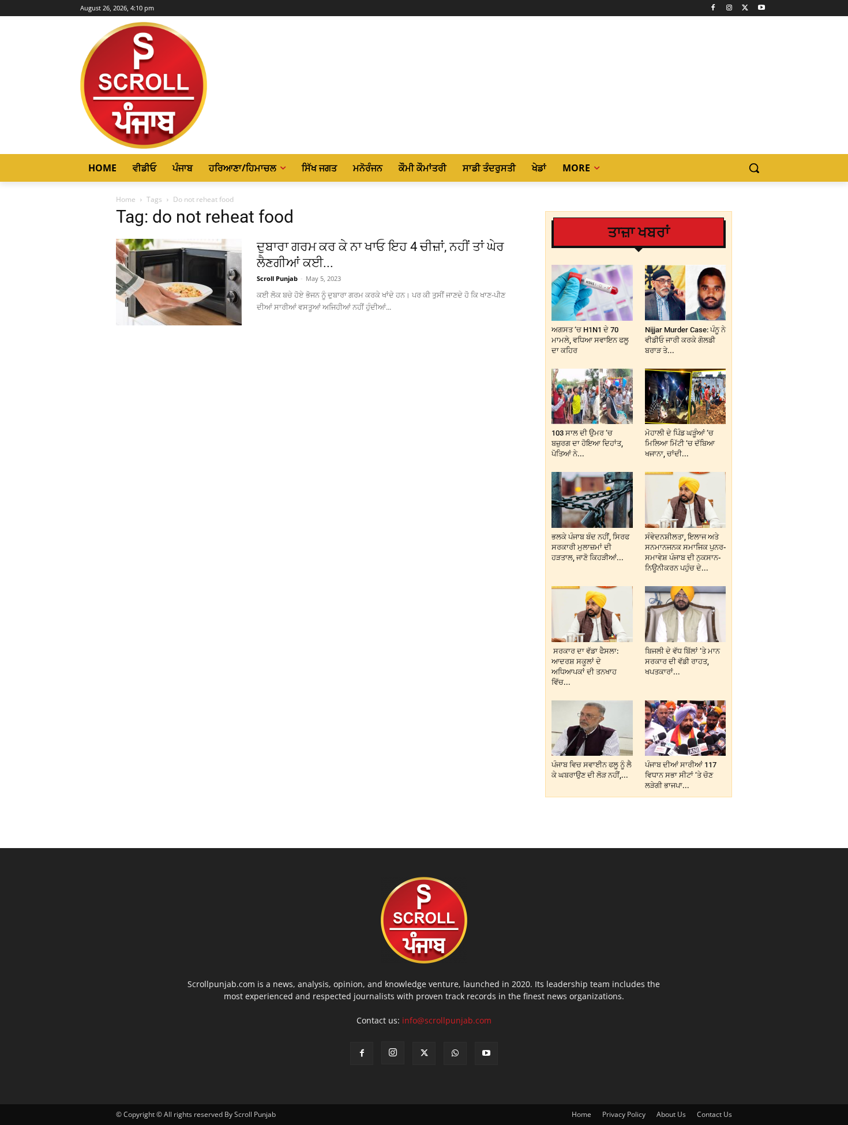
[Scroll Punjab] (183, 85)
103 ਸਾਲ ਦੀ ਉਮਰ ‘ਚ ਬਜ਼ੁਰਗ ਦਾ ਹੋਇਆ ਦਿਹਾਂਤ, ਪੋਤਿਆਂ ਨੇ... (587, 443)
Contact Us (714, 1114)
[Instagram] (729, 8)
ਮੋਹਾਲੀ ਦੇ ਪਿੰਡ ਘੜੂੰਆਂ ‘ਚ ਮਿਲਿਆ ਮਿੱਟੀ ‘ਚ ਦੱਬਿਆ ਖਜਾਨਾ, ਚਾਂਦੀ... (680, 443)
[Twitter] (745, 8)
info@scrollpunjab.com (446, 1020)
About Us (671, 1114)
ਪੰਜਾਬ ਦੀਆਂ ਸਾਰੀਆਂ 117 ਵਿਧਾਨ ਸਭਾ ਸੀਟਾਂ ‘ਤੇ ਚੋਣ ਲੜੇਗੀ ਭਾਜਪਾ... (680, 775)
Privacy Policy (624, 1114)
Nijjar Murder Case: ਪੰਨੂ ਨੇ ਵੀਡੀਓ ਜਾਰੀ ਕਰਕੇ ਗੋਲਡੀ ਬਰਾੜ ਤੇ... (685, 340)
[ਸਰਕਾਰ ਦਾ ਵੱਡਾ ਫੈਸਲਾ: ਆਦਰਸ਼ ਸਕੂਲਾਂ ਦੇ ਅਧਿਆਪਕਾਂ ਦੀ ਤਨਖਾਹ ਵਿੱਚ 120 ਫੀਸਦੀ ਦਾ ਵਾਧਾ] (592, 614)
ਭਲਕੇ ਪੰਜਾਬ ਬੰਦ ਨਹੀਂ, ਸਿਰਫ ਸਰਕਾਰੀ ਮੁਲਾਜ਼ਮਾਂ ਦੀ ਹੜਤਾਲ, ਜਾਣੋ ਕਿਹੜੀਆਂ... (590, 547)
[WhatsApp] (455, 1053)
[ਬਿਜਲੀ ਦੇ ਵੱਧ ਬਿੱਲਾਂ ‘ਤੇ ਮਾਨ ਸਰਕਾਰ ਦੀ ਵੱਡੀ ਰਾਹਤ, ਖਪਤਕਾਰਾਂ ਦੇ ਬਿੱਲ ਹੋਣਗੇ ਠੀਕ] (685, 614)
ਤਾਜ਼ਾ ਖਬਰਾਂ (639, 232)
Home (126, 199)
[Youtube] (761, 8)
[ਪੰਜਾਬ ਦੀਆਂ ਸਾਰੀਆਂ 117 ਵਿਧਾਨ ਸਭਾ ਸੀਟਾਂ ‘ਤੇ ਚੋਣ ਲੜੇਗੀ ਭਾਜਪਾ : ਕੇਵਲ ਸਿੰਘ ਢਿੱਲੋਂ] (685, 728)
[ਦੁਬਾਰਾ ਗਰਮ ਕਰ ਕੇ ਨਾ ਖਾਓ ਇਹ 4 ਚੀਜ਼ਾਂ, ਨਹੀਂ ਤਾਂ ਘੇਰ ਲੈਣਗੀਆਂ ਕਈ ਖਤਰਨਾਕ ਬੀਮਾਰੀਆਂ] (179, 282)
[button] (754, 168)
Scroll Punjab (277, 278)
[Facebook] (713, 8)
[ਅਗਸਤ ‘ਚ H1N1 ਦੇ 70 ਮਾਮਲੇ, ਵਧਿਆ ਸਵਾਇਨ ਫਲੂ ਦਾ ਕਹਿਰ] (592, 293)
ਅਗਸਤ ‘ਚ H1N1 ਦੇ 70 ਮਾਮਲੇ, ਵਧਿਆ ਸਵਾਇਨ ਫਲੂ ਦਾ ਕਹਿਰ (590, 340)
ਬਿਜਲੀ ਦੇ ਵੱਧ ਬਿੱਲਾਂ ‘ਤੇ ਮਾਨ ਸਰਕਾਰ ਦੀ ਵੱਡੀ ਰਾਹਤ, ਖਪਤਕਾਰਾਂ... (682, 661)
